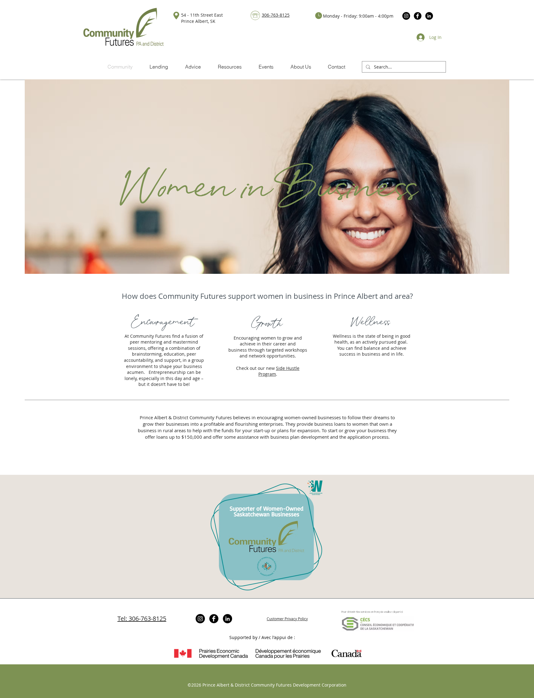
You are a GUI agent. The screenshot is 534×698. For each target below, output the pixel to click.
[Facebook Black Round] (418, 16)
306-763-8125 (276, 15)
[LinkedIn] (429, 16)
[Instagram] (406, 16)
